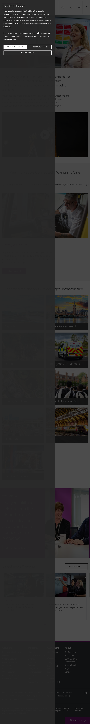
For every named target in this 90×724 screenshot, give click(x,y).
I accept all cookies (15, 47)
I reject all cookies (40, 47)
